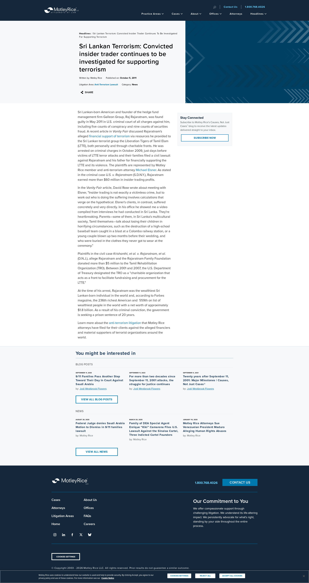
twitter (81, 534)
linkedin (63, 534)
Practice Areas (151, 14)
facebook (72, 534)
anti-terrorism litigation (125, 322)
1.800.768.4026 (255, 7)
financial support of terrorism (109, 136)
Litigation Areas (63, 515)
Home (56, 524)
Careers (89, 524)
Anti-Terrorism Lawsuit (106, 84)
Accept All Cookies (232, 575)
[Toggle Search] (215, 7)
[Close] (303, 576)
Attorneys (236, 14)
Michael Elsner (146, 170)
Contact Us (230, 7)
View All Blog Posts (96, 399)
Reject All (205, 575)
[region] (154, 576)
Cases (176, 14)
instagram (55, 534)
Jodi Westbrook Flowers (93, 389)
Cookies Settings (65, 556)
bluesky (89, 534)
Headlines (257, 14)
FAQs (87, 515)
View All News (97, 452)
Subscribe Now (205, 138)
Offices (214, 14)
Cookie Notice (107, 578)
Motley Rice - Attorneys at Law (61, 10)
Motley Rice (71, 483)
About (194, 14)
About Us (90, 499)
